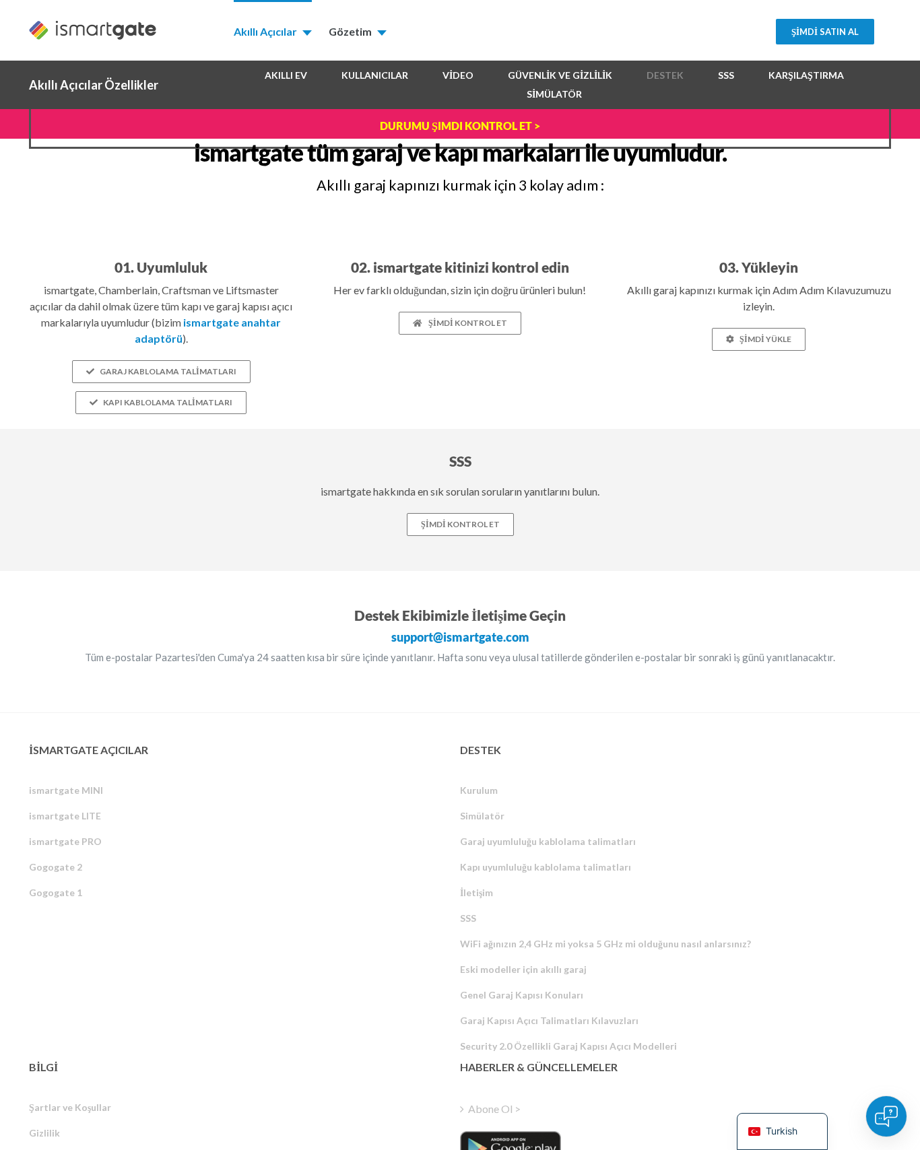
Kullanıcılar (374, 75)
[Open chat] (886, 1116)
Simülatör (554, 94)
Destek (665, 75)
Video (457, 75)
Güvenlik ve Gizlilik (560, 75)
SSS (726, 75)
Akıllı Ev (286, 75)
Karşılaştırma (806, 75)
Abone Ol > (494, 1108)
